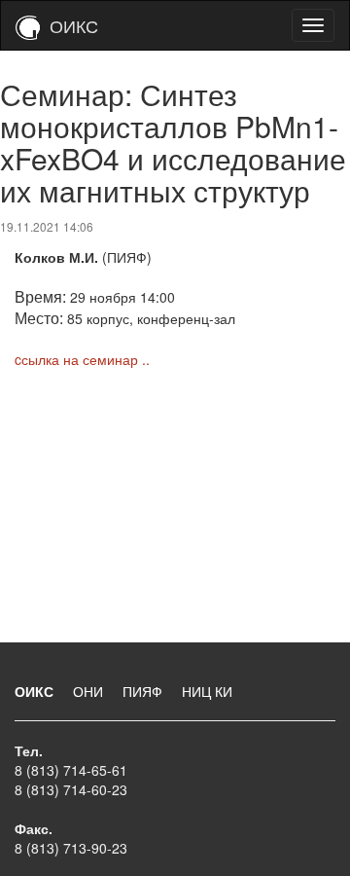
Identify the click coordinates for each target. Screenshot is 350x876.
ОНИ (90, 691)
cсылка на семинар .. (82, 359)
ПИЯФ (144, 691)
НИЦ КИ (207, 691)
